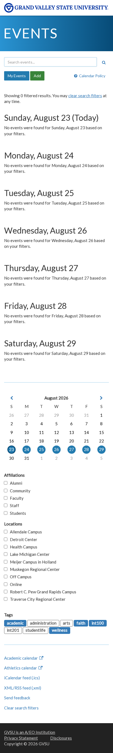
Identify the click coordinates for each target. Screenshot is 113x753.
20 (71, 440)
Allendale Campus (24, 531)
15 (101, 432)
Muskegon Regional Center (33, 569)
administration (43, 622)
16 (11, 440)
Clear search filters (21, 707)
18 (41, 440)
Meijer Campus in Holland (31, 561)
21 (86, 440)
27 (26, 415)
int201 (13, 630)
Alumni (14, 483)
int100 (98, 622)
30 (71, 415)
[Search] (104, 62)
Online (14, 584)
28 (41, 415)
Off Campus (19, 576)
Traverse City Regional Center (36, 599)
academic (15, 622)
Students (16, 513)
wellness (59, 630)
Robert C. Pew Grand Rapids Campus (41, 591)
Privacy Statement (21, 737)
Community (18, 490)
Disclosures (61, 737)
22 (101, 440)
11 (41, 432)
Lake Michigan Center (28, 554)
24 (26, 449)
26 (11, 415)
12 (56, 432)
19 (56, 440)
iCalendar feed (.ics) (22, 677)
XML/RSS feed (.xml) (22, 687)
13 (71, 432)
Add (37, 75)
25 (41, 449)
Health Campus (22, 546)
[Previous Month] (11, 398)
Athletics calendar (21, 667)
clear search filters (85, 95)
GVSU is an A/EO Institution (29, 732)
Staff (13, 505)
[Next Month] (101, 398)
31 (86, 415)
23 (11, 449)
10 (26, 432)
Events (31, 33)
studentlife (36, 630)
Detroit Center (22, 539)
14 (86, 432)
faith (81, 622)
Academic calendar (21, 658)
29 (56, 415)
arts (66, 622)
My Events (17, 75)
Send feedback (17, 697)
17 (26, 440)
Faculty (15, 498)
